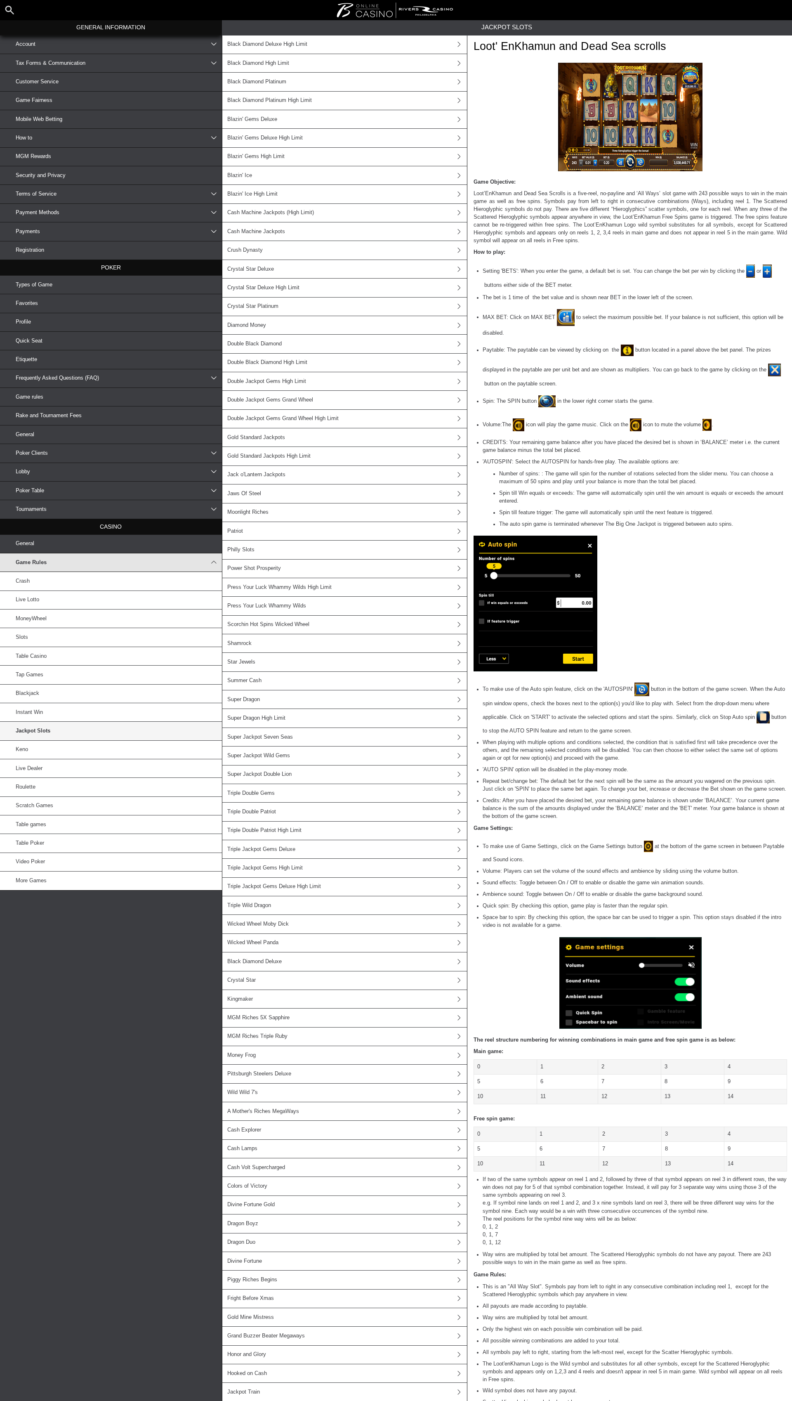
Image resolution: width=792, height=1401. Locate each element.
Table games (31, 824)
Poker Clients (32, 453)
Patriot (235, 531)
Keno (22, 749)
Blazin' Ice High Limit (252, 194)
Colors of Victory (247, 1186)
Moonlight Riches (248, 512)
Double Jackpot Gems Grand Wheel (270, 400)
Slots (22, 637)
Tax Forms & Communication (50, 63)
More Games (31, 881)
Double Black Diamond (254, 344)
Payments (28, 231)
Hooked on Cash (247, 1373)
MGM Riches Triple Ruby (257, 1036)
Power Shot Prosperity (254, 568)
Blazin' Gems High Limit (256, 156)
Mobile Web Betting (39, 119)
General (25, 434)
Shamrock (239, 643)
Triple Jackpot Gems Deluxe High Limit (274, 886)
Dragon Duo (241, 1242)
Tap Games (29, 675)
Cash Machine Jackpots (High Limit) (270, 212)
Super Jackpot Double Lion (259, 774)
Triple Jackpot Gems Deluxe (261, 849)
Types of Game (34, 285)
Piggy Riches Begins (252, 1280)
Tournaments (31, 509)
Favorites (27, 303)
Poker (111, 267)
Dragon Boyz (242, 1223)
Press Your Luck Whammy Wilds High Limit (279, 587)
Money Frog (241, 1055)
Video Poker (30, 862)
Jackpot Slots (33, 731)
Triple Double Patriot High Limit (264, 830)
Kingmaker (240, 999)
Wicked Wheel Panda (252, 942)
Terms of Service (36, 194)
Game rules (29, 397)
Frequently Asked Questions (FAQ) (57, 378)
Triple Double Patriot (251, 812)
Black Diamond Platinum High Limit (269, 100)
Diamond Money (246, 325)
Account (25, 44)
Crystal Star (241, 980)
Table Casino (31, 656)
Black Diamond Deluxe (254, 961)
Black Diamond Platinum (256, 82)
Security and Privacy (41, 175)
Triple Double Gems (251, 793)
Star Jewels (241, 662)
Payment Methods (37, 212)
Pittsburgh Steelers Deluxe (259, 1074)
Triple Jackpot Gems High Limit (265, 868)
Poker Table (30, 491)
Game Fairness (34, 100)
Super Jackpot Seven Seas (260, 737)
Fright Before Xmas (250, 1298)
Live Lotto (27, 599)
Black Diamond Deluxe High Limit (267, 44)
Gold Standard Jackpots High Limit (269, 456)
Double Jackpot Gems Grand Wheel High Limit (283, 418)
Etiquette (26, 359)
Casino (111, 526)
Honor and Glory (246, 1354)
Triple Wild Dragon (249, 905)
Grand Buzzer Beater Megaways (266, 1336)
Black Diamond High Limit (258, 63)
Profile (23, 322)
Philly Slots (241, 550)
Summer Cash (244, 680)
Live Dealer (29, 768)
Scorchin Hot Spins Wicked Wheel (268, 624)
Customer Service (37, 82)
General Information (110, 27)
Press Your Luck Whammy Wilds (266, 606)
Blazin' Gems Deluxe (252, 119)
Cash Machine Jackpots (256, 231)
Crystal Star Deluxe (250, 269)
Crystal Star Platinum (252, 306)
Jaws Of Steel (244, 493)
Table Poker (30, 843)
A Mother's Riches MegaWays (263, 1111)
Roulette (25, 787)
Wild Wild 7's (242, 1092)
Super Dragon (243, 699)
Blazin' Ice (239, 175)
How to (24, 138)
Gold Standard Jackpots (256, 437)
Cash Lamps (242, 1148)
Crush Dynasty (245, 250)
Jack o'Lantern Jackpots (256, 474)
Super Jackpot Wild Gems (258, 755)
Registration (30, 250)
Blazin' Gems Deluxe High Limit (265, 138)
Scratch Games (34, 805)
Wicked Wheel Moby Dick (258, 924)
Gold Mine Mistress (250, 1317)
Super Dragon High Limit (256, 718)
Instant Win (29, 712)
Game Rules (31, 562)
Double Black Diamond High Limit (267, 362)
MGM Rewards (33, 156)
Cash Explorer (244, 1130)
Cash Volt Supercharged (256, 1167)
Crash (23, 581)
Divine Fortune (244, 1261)
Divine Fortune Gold (251, 1204)
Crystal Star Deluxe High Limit (263, 288)
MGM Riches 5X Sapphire (258, 1018)
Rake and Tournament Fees (49, 415)
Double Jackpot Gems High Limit (266, 381)
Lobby (23, 472)
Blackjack (27, 693)
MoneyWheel (31, 618)
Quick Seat (29, 341)
